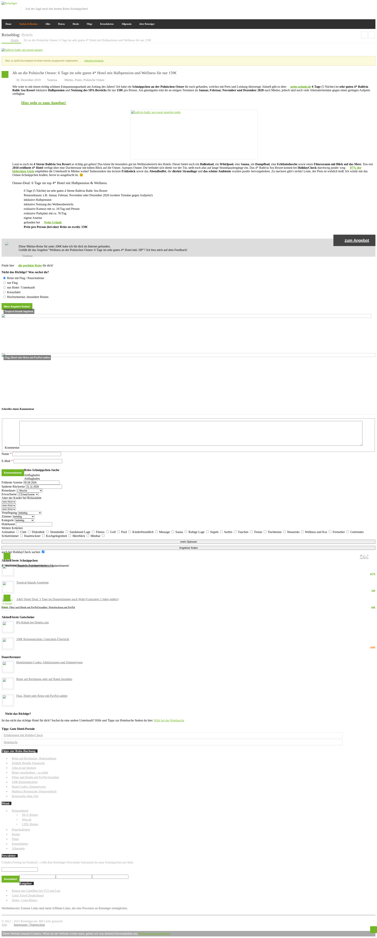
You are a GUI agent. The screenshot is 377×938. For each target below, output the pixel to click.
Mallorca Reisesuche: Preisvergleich (34, 791)
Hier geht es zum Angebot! (43, 103)
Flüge (89, 24)
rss (372, 4)
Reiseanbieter (20, 810)
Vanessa (52, 80)
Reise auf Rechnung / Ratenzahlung (34, 758)
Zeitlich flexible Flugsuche (28, 763)
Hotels (76, 24)
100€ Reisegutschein (25, 782)
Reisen (61, 24)
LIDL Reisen (30, 824)
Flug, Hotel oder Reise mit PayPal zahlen (41, 695)
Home (8, 24)
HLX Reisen (30, 814)
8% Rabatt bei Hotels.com (32, 622)
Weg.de (26, 819)
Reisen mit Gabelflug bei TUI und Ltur (36, 890)
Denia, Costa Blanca (24, 900)
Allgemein (127, 24)
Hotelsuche (11, 742)
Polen (78, 80)
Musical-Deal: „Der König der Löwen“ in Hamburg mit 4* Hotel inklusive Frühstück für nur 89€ (364, 35)
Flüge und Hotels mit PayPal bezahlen (35, 777)
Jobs (4, 924)
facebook (353, 4)
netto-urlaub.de (300, 86)
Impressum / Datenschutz (29, 924)
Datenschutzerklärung (156, 933)
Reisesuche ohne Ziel (25, 796)
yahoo (366, 4)
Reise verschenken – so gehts (30, 772)
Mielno (68, 80)
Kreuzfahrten (107, 24)
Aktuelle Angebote (94, 60)
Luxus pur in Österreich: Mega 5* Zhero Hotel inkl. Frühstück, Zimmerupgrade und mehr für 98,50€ (371, 35)
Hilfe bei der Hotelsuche (169, 720)
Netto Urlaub (53, 222)
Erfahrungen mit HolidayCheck (23, 735)
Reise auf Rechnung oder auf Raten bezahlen (44, 679)
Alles (47, 24)
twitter (359, 4)
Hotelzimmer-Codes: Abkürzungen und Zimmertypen (49, 662)
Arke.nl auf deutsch (24, 767)
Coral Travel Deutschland (28, 895)
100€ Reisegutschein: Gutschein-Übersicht (195, 639)
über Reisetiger (147, 24)
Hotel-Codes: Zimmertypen (29, 786)
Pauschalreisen (21, 829)
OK (140, 933)
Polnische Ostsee (93, 80)
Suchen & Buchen (28, 24)
